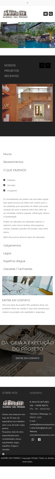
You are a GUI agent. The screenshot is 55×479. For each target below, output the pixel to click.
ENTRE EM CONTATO (27, 358)
